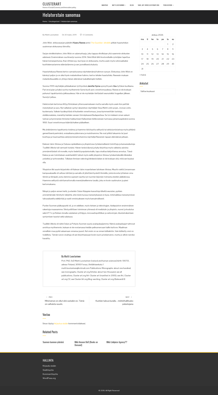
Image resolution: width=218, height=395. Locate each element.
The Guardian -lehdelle (101, 42)
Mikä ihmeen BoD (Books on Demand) (86, 343)
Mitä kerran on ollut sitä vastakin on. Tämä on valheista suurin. (64, 300)
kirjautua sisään (61, 323)
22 (167, 59)
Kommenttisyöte (50, 374)
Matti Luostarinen (118, 5)
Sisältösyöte (48, 370)
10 (142, 54)
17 (142, 59)
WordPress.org (49, 378)
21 (163, 59)
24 (142, 64)
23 (173, 59)
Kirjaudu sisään (49, 365)
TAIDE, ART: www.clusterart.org (148, 5)
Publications (167, 5)
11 (147, 54)
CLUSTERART (52, 3)
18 (147, 59)
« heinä (143, 75)
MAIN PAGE (105, 5)
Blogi (132, 5)
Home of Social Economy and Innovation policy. (59, 7)
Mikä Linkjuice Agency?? (117, 342)
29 (167, 64)
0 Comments (88, 35)
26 (152, 64)
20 (157, 59)
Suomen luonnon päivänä (53, 342)
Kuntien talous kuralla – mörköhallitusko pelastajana (114, 300)
